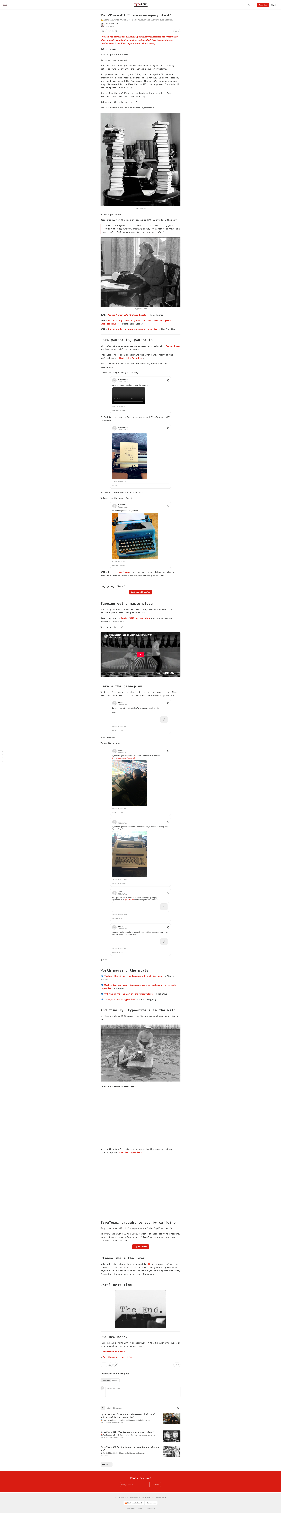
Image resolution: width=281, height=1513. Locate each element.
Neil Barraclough (112, 24)
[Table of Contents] (2, 757)
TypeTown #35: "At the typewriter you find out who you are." (130, 1448)
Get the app (151, 1503)
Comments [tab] (106, 1381)
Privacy (144, 1497)
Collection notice (160, 1497)
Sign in (274, 5)
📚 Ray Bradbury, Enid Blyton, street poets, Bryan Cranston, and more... (128, 1435)
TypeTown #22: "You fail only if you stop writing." (127, 1431)
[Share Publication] (254, 5)
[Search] (249, 5)
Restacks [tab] (115, 1381)
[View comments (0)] (110, 31)
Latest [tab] (109, 1408)
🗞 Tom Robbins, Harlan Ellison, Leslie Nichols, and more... (123, 1453)
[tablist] (110, 1380)
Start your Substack (134, 1503)
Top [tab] (103, 1408)
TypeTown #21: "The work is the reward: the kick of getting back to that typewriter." (128, 1415)
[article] (140, 1420)
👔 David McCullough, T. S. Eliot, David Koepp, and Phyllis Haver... (125, 1420)
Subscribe (263, 5)
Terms (150, 1497)
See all (105, 1464)
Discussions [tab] (117, 1408)
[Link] (97, 340)
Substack (129, 1508)
